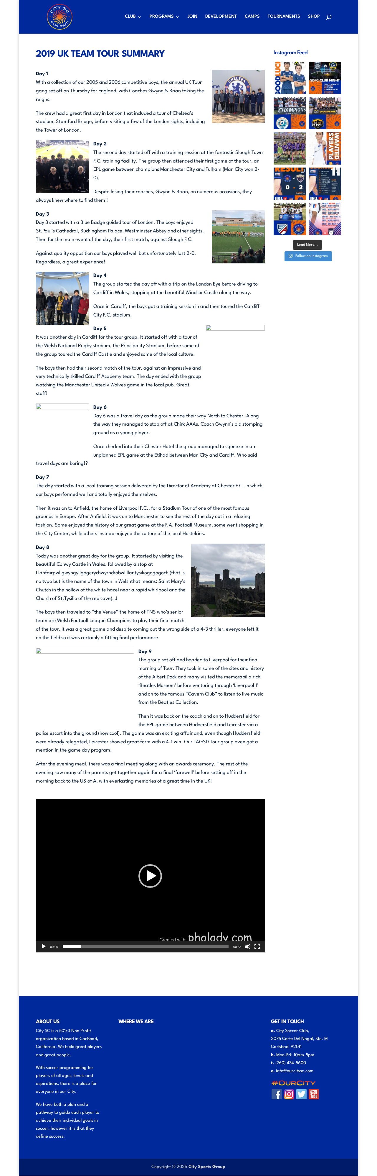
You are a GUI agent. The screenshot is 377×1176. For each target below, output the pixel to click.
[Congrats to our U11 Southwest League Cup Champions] (290, 219)
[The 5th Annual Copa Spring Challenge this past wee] (290, 113)
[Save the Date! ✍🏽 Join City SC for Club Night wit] (325, 78)
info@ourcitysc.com (294, 1071)
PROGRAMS (162, 17)
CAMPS (252, 17)
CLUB (130, 17)
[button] (150, 876)
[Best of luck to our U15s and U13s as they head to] (290, 78)
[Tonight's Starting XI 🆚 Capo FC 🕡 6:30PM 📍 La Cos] (325, 184)
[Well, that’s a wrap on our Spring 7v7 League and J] (290, 148)
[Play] (44, 946)
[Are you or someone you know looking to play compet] (325, 148)
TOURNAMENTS (284, 17)
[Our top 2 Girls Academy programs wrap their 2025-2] (325, 219)
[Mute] (248, 946)
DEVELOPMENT (221, 17)
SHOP (314, 17)
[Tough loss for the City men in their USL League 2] (290, 184)
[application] (150, 875)
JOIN (192, 17)
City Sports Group (206, 1167)
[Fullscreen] (257, 946)
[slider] (146, 946)
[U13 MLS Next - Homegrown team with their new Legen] (325, 113)
